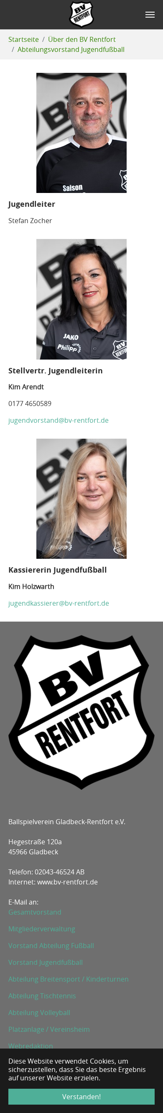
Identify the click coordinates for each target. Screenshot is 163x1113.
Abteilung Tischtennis (42, 995)
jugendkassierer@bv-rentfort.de (58, 603)
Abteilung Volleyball (39, 1012)
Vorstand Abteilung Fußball (51, 945)
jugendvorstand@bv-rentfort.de (58, 420)
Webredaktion (30, 1046)
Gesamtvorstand (34, 912)
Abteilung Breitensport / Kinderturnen (68, 979)
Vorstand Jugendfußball (45, 962)
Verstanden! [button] (81, 1096)
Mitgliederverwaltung (41, 928)
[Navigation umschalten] (150, 15)
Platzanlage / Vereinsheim (49, 1029)
